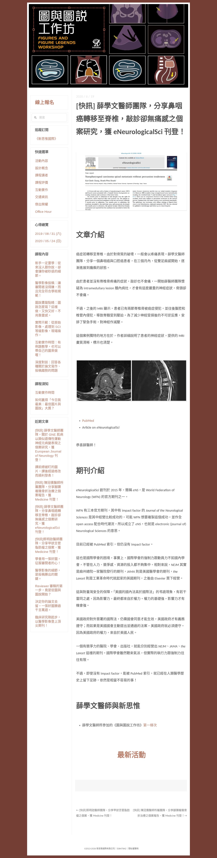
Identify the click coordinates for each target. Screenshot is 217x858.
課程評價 (41, 182)
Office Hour (43, 211)
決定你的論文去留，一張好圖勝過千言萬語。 (48, 606)
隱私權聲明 (133, 848)
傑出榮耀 (41, 204)
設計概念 (41, 168)
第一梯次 (150, 725)
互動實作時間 (44, 392)
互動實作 (41, 190)
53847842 (121, 848)
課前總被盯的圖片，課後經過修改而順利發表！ (48, 471)
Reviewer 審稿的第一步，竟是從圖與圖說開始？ (49, 590)
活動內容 (41, 161)
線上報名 (44, 102)
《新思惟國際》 (46, 139)
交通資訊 (41, 197)
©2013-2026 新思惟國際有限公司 (99, 848)
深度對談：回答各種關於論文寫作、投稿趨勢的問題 (48, 366)
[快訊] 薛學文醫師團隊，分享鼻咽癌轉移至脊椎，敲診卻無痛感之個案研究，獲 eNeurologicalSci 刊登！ (49, 519)
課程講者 (41, 175)
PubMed (88, 421)
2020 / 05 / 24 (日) (48, 241)
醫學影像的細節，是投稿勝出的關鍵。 (48, 575)
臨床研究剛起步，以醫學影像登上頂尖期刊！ (48, 621)
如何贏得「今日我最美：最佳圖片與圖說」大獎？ (48, 404)
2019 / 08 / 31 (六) (48, 234)
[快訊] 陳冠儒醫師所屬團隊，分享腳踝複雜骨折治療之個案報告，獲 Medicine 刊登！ (49, 491)
